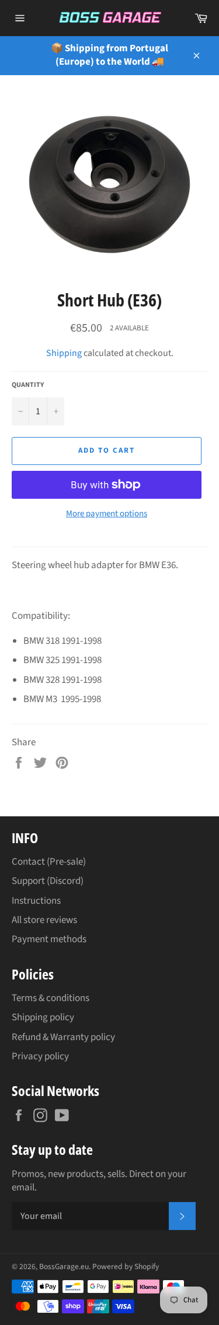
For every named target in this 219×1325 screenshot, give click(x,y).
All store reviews (44, 920)
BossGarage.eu (64, 1266)
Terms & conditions (50, 998)
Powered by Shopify (125, 1266)
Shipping (64, 353)
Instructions (36, 901)
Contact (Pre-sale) (49, 862)
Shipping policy (43, 1017)
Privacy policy (40, 1056)
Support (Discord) (48, 881)
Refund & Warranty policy (63, 1037)
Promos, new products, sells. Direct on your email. (99, 1181)
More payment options (106, 514)
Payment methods (49, 939)
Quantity (28, 385)
